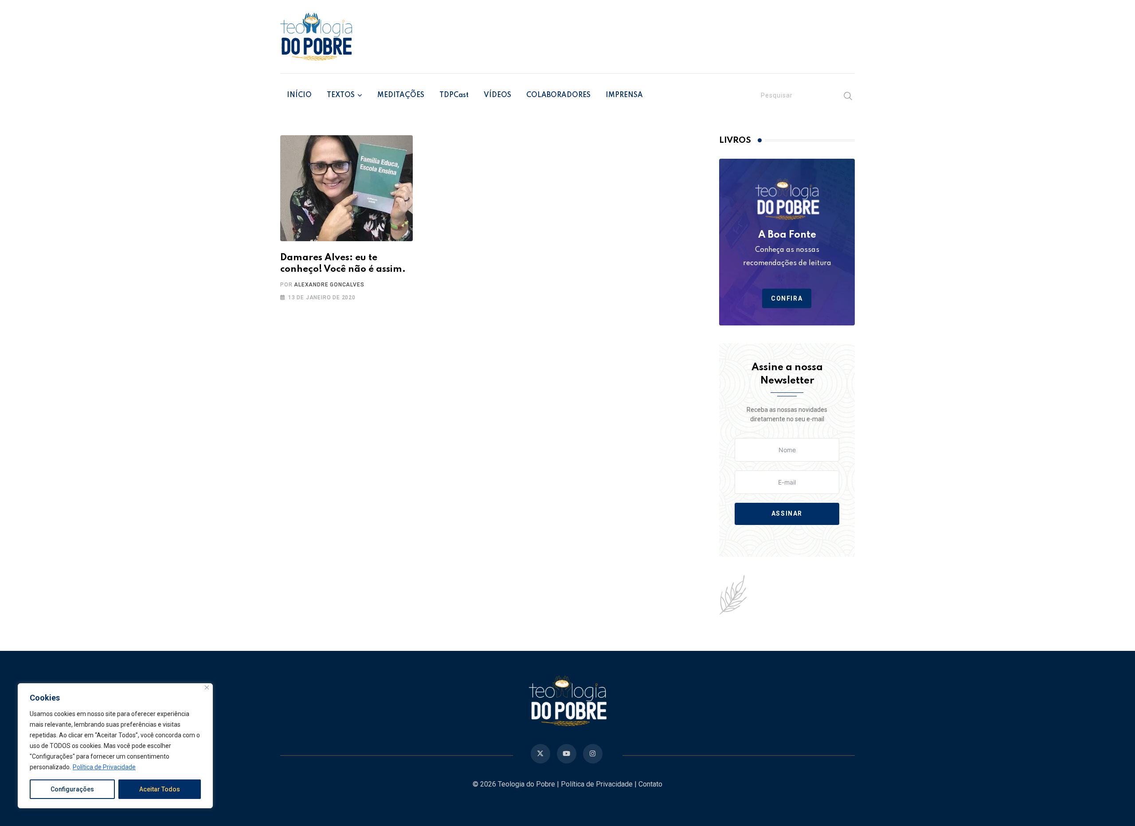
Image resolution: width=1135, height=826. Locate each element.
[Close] (207, 687)
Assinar (786, 513)
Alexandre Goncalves (329, 285)
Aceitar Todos (159, 789)
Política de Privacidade (104, 767)
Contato (650, 784)
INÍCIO (299, 95)
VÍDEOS (497, 95)
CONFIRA (786, 298)
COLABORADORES (558, 95)
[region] (115, 745)
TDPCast (454, 95)
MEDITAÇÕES (400, 95)
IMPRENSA (624, 95)
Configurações (72, 789)
